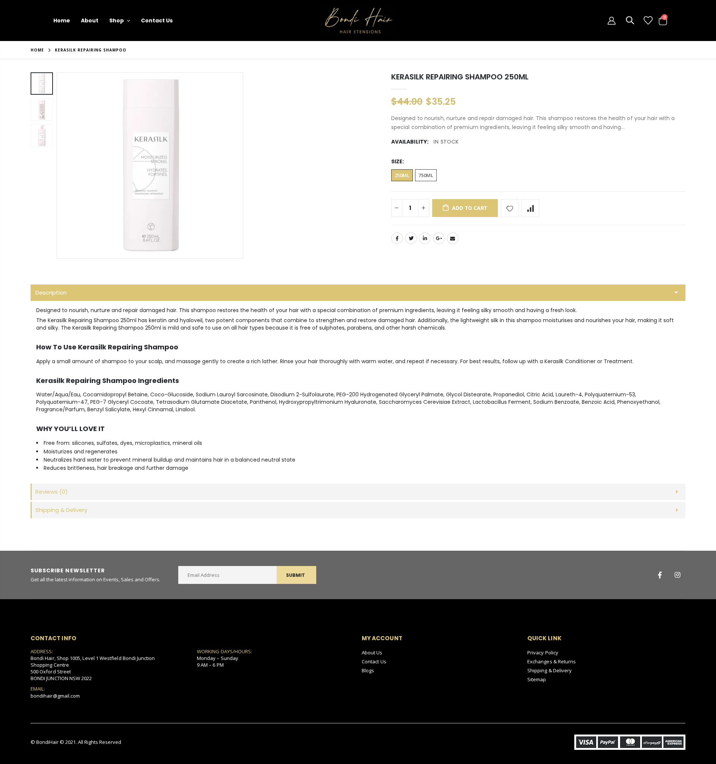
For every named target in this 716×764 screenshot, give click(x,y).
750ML (425, 175)
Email (453, 238)
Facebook (397, 238)
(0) (51, 492)
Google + (439, 238)
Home (37, 50)
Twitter (411, 238)
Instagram (677, 575)
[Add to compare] (530, 208)
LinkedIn (425, 238)
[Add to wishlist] (510, 208)
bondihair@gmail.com (55, 695)
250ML (402, 175)
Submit (295, 575)
